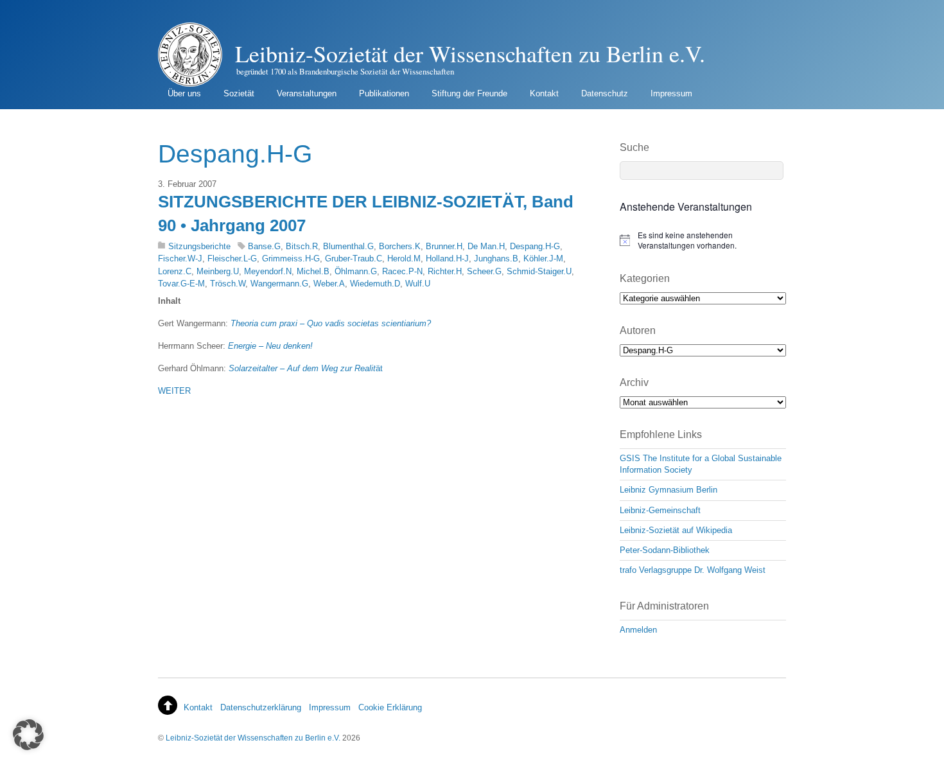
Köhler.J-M (543, 258)
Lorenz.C (174, 271)
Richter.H (445, 271)
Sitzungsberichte (199, 246)
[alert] (703, 240)
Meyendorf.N (268, 271)
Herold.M (404, 258)
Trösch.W (227, 283)
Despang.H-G (535, 246)
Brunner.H (444, 246)
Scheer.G (484, 271)
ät (306, 368)
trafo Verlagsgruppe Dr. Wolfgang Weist (692, 570)
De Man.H (486, 246)
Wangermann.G (279, 283)
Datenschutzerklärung (260, 707)
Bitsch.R (302, 246)
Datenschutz (604, 93)
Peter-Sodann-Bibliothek (665, 550)
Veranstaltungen (307, 93)
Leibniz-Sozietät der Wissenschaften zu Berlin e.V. (253, 737)
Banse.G (264, 246)
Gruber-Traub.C (353, 258)
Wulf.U (417, 283)
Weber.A (329, 283)
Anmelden (638, 630)
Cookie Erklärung (390, 707)
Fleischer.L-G (232, 258)
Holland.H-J (447, 258)
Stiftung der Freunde (469, 93)
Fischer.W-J (180, 258)
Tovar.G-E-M (181, 283)
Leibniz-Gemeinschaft (660, 510)
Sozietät (238, 93)
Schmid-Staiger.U (539, 271)
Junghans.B (496, 258)
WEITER (174, 391)
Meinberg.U (218, 271)
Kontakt (544, 93)
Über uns (184, 93)
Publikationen (384, 93)
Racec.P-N (402, 271)
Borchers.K (400, 246)
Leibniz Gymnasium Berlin (668, 490)
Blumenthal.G (348, 246)
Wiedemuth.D (375, 283)
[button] (28, 734)
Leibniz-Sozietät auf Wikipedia (676, 530)
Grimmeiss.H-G (291, 258)
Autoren (638, 330)
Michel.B (313, 271)
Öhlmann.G (356, 271)
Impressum (671, 93)
